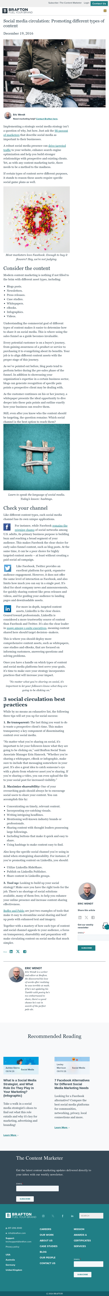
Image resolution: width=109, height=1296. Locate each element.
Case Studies (48, 1246)
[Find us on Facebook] (62, 1216)
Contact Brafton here (46, 118)
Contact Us (99, 3)
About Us (46, 1240)
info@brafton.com (17, 1233)
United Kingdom (14, 1270)
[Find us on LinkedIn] (72, 1216)
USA (8, 1254)
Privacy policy (12, 1246)
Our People (47, 1257)
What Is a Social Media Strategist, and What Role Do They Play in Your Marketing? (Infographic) (19, 1088)
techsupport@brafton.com (18, 1241)
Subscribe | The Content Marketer (65, 2)
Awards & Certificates (82, 1237)
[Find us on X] (52, 1216)
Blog (43, 1252)
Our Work (47, 1235)
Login (86, 2)
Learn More (10, 1135)
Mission (79, 1229)
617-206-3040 (15, 1228)
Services (80, 1246)
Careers (45, 1229)
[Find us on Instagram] (43, 1216)
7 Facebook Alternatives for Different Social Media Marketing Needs (72, 1084)
